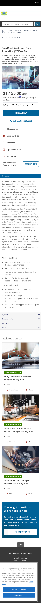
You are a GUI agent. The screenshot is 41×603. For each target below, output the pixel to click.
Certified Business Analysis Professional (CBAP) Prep (17, 482)
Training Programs (13, 30)
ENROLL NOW (21, 113)
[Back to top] (20, 553)
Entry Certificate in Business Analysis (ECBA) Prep (17, 378)
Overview (6, 176)
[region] (19, 582)
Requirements (7, 319)
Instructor (6, 323)
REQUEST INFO (31, 164)
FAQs (4, 327)
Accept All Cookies (19, 590)
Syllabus (5, 314)
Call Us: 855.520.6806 (11, 37)
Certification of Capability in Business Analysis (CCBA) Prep (18, 430)
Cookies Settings (18, 595)
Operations (25, 30)
